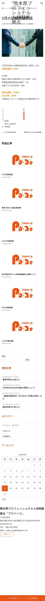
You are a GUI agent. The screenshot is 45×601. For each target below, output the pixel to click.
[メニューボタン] (3, 3)
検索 (4, 356)
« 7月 (4, 499)
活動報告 (7, 126)
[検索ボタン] (41, 3)
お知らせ (6, 431)
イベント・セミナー (11, 425)
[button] (23, 109)
